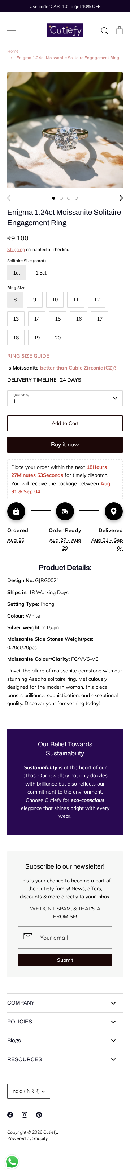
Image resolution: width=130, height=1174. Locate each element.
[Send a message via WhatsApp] (12, 1161)
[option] (65, 130)
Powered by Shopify (27, 1138)
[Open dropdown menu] (113, 1003)
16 (79, 319)
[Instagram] (24, 1115)
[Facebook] (10, 1115)
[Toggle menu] (12, 30)
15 (58, 319)
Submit (65, 960)
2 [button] (61, 198)
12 (97, 299)
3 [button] (68, 198)
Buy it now (65, 444)
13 (16, 319)
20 (58, 337)
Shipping (16, 249)
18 (16, 337)
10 (55, 299)
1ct (16, 272)
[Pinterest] (39, 1115)
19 (37, 337)
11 (76, 299)
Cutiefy (50, 1132)
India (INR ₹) (25, 1091)
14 (37, 319)
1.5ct (41, 272)
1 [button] (53, 198)
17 (100, 319)
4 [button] (76, 198)
